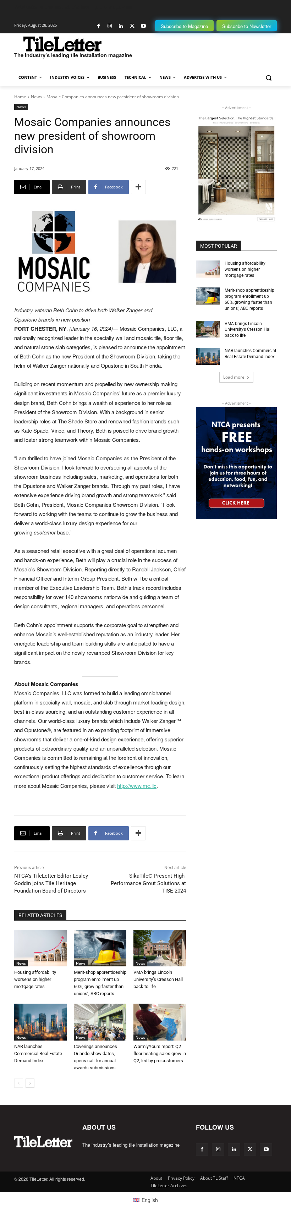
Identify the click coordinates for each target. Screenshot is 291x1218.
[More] (138, 187)
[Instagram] (110, 26)
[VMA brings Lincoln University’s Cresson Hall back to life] (159, 948)
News (36, 97)
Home (20, 97)
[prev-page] (18, 1083)
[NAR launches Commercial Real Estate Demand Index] (40, 1022)
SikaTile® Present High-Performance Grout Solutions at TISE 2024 (148, 883)
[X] (132, 26)
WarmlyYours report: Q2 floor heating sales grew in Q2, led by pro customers (159, 1053)
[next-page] (30, 1083)
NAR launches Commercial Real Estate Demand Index (38, 1053)
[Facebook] (98, 26)
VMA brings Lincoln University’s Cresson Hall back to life (158, 979)
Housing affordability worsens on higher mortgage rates (35, 979)
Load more (234, 377)
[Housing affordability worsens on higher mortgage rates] (40, 948)
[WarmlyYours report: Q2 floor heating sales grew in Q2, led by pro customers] (159, 1022)
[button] (268, 77)
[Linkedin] (121, 26)
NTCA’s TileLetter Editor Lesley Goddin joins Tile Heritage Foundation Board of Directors (51, 883)
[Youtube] (143, 26)
